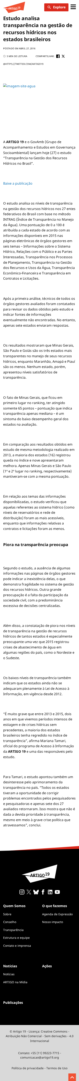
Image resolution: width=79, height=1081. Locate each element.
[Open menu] (73, 7)
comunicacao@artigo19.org (39, 1057)
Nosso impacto (52, 922)
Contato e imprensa (17, 946)
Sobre (7, 914)
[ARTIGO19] (14, 7)
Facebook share (58, 56)
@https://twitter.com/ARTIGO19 (23, 63)
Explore (59, 7)
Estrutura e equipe (16, 938)
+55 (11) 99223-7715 (45, 1053)
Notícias (9, 974)
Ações (47, 966)
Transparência (13, 930)
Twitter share (63, 56)
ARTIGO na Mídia (15, 982)
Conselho (9, 922)
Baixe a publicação (17, 183)
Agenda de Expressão (57, 914)
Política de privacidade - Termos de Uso (39, 1068)
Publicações (13, 1002)
